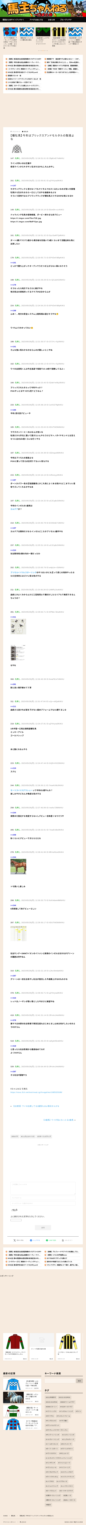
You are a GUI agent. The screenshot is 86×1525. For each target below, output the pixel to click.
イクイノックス (51, 1411)
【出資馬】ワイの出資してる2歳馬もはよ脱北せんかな (35, 1106)
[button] (5, 37)
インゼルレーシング (66, 1411)
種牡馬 (26, 131)
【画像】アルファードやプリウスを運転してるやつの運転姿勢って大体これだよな (63, 1251)
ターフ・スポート (52, 1448)
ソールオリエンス (52, 1444)
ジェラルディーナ (68, 1439)
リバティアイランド (68, 1477)
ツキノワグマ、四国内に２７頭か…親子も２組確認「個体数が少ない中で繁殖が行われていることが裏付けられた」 (63, 1265)
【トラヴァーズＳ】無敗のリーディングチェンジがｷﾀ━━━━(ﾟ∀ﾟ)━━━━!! (24, 69)
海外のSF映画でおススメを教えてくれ (59, 1261)
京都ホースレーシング (54, 1495)
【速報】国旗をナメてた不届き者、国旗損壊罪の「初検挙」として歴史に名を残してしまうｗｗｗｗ (63, 65)
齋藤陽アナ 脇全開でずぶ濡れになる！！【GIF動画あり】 (63, 59)
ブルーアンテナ (66, 20)
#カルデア (15, 1136)
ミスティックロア (67, 1472)
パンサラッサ (51, 1463)
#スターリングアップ (44, 1136)
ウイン (79, 1411)
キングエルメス (51, 1420)
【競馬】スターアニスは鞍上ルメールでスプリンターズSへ (24, 85)
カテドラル (50, 1416)
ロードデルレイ (51, 1491)
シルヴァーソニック (53, 1439)
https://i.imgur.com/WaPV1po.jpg (26, 222)
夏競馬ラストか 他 (14, 75)
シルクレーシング (68, 1435)
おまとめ (51, 20)
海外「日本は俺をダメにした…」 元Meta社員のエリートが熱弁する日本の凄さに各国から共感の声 (63, 62)
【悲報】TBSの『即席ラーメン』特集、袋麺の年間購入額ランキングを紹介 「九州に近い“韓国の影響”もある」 (63, 69)
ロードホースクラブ (66, 1491)
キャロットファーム (64, 1416)
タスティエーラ (66, 1444)
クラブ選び (63, 1420)
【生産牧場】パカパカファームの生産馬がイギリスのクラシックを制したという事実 (42, 42)
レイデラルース (62, 1481)
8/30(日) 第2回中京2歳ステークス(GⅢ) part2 (23, 72)
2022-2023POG (65, 1397)
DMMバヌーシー (52, 1407)
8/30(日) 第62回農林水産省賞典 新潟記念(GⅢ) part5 (24, 65)
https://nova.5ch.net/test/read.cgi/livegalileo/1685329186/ (36, 1092)
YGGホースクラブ (66, 1407)
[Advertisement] (43, 109)
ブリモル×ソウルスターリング (23, 573)
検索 (79, 1380)
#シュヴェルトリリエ (28, 1136)
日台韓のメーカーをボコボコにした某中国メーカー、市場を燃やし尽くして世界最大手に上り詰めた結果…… (63, 72)
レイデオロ (50, 1481)
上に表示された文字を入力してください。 (28, 1217)
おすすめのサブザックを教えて (57, 1258)
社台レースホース (69, 1500)
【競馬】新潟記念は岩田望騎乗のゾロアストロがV (24, 59)
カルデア (14, 509)
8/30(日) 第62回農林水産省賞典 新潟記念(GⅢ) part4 (24, 89)
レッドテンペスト (67, 1486)
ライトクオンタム (52, 1477)
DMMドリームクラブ (67, 1402)
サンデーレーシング (53, 1435)
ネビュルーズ (64, 1453)
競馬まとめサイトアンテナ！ (13, 20)
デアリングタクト (67, 1448)
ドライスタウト (51, 1453)
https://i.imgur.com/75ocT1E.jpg (25, 218)
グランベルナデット (53, 1425)
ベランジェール (51, 1467)
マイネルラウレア (52, 1472)
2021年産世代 (51, 1397)
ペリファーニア (65, 1467)
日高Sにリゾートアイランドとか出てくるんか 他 (24, 79)
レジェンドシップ (52, 1486)
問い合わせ (23, 1522)
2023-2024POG (52, 1402)
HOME (5, 1516)
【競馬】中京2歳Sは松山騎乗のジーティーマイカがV (24, 62)
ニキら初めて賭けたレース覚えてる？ (20, 82)
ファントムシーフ (64, 1463)
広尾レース (67, 1495)
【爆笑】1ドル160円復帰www (57, 1255)
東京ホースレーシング (54, 1500)
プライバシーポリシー (9, 1522)
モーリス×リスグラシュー (21, 790)
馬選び (49, 1505)
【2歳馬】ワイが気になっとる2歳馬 (58, 1120)
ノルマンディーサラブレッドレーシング (59, 1458)
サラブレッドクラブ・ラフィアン (57, 1430)
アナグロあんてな (36, 20)
